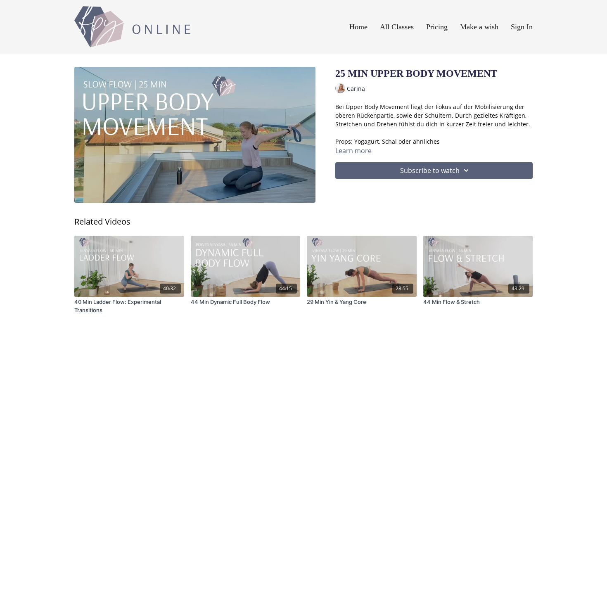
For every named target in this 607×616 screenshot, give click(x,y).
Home (358, 27)
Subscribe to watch (430, 170)
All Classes (397, 27)
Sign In (522, 27)
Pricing (437, 27)
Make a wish (479, 27)
